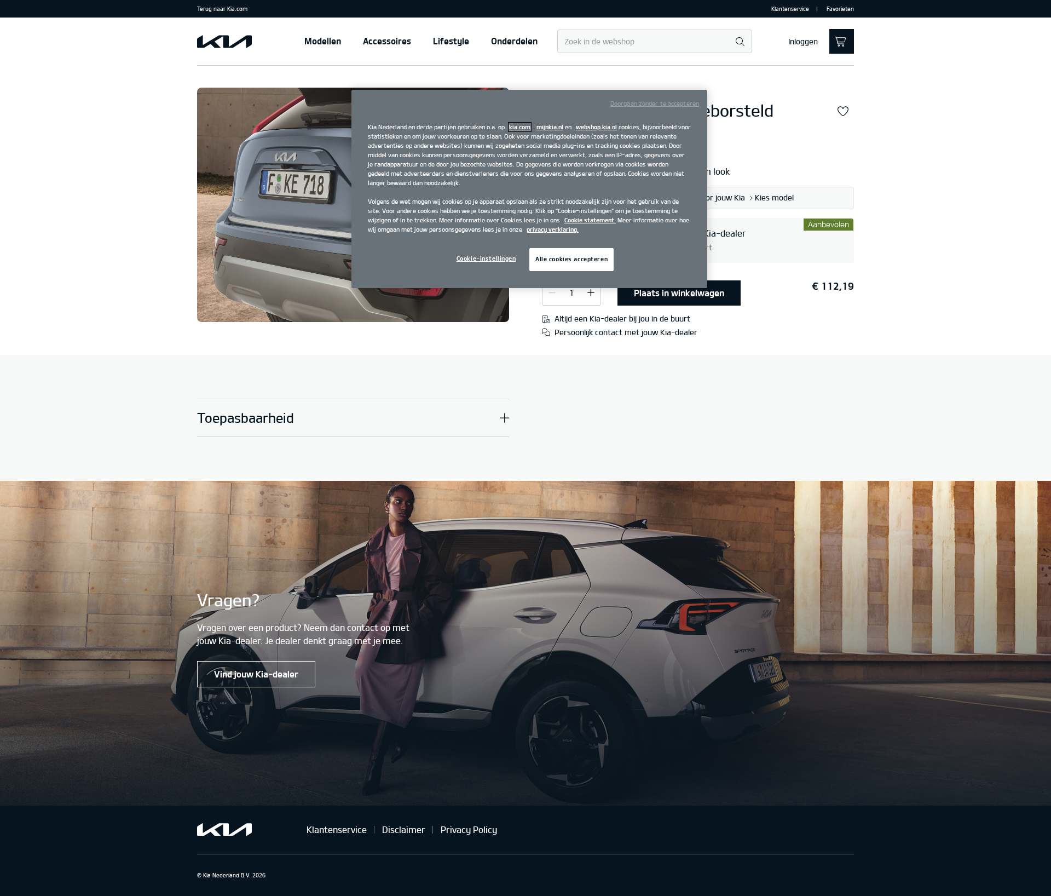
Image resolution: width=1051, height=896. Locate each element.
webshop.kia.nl (596, 127)
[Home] (224, 41)
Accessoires (387, 41)
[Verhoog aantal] (552, 292)
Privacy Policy (469, 829)
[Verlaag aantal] (591, 292)
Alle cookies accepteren (571, 259)
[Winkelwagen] (841, 41)
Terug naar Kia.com (222, 8)
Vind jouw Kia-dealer (256, 674)
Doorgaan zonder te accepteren (654, 103)
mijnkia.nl (549, 127)
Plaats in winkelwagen (679, 293)
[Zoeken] (739, 42)
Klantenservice (790, 8)
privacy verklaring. (553, 229)
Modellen (322, 41)
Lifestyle (451, 41)
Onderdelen (514, 41)
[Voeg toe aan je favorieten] (843, 112)
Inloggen (803, 41)
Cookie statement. (590, 220)
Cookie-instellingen (486, 258)
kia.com (519, 127)
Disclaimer (403, 829)
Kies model (774, 197)
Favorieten (840, 8)
